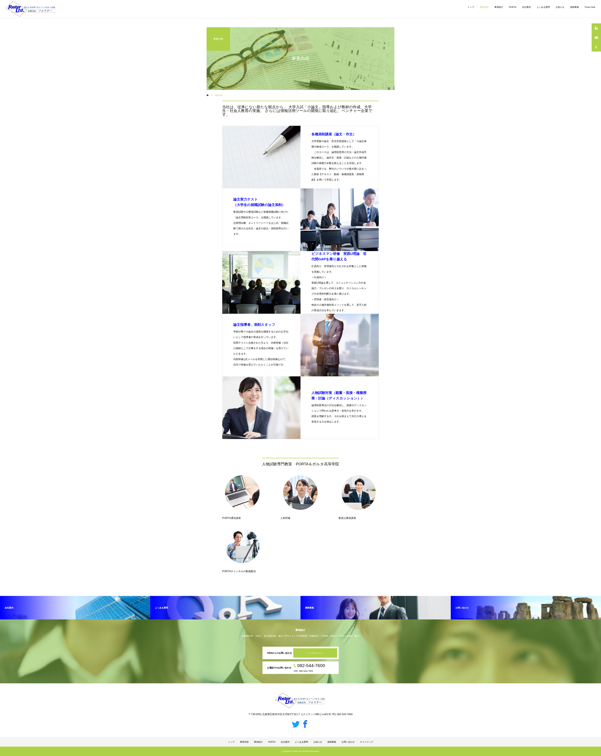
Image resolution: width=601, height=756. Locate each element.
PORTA (512, 7)
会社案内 (526, 7)
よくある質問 (543, 7)
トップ (470, 7)
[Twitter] (296, 724)
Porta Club (590, 7)
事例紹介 (498, 7)
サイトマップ (366, 742)
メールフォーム (315, 653)
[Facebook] (305, 724)
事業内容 (484, 7)
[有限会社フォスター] (31, 9)
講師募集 (574, 7)
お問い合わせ (348, 742)
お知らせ (560, 7)
